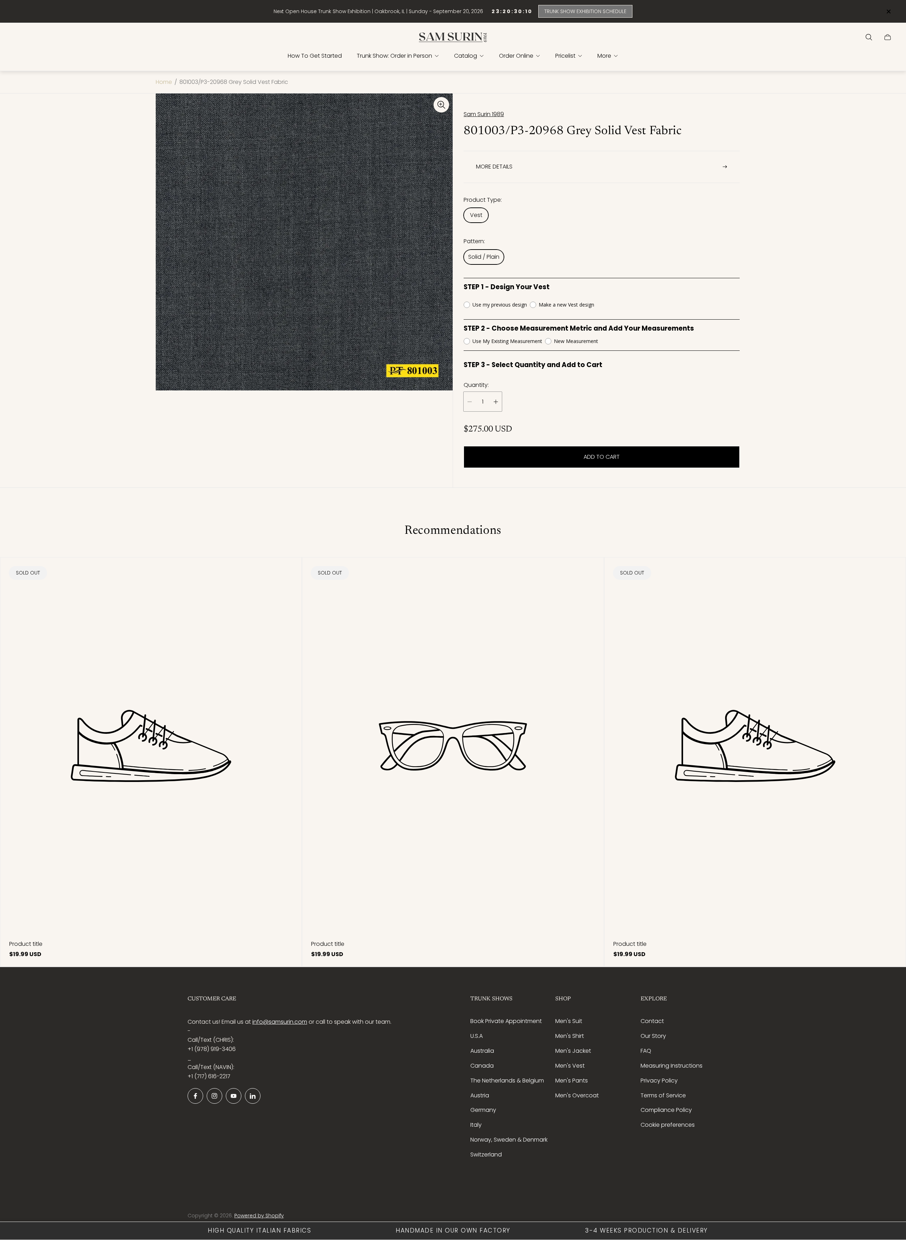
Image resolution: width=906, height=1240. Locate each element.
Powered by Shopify (259, 1215)
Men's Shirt (569, 1036)
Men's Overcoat (577, 1095)
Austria (479, 1095)
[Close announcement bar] (888, 11)
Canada (482, 1066)
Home (164, 82)
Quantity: (476, 385)
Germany (483, 1110)
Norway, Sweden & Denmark (508, 1140)
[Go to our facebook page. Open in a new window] (195, 1096)
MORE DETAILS (494, 166)
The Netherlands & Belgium (507, 1080)
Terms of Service (663, 1095)
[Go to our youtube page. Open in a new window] (233, 1096)
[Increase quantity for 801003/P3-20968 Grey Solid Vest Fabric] (496, 401)
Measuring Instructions (672, 1066)
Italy (476, 1125)
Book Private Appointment (506, 1021)
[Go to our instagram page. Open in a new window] (214, 1096)
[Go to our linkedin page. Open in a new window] (252, 1096)
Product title (25, 944)
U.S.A (476, 1036)
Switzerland (486, 1154)
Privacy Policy (659, 1080)
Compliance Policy (666, 1110)
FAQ (646, 1051)
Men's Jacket (573, 1051)
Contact (652, 1021)
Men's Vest (570, 1066)
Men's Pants (571, 1080)
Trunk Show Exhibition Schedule (585, 11)
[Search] (869, 37)
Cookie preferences (668, 1125)
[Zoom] (441, 105)
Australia (482, 1051)
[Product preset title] (151, 746)
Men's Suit (568, 1021)
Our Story (653, 1036)
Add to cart (602, 457)
